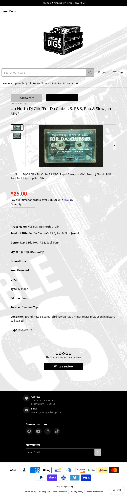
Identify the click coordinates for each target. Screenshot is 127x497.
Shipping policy (76, 491)
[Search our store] (90, 72)
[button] (10, 11)
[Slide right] (114, 145)
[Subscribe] (97, 452)
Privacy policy (44, 491)
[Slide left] (27, 145)
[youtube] (38, 431)
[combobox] (48, 72)
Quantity (16, 204)
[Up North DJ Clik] (17, 127)
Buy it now (62, 98)
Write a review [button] (63, 366)
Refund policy (30, 491)
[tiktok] (57, 431)
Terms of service (60, 491)
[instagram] (47, 431)
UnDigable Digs (67, 486)
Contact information (94, 491)
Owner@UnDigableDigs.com (46, 412)
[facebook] (29, 431)
